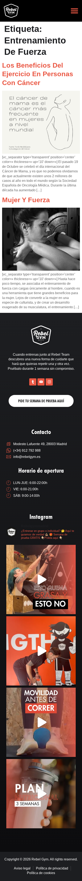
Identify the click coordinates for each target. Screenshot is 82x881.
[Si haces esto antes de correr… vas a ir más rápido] (41, 722)
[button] (74, 11)
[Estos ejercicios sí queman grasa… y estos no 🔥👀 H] (41, 579)
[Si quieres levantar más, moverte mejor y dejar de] (41, 651)
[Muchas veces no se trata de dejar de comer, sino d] (41, 793)
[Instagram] (49, 381)
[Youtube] (41, 381)
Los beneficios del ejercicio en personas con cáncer (37, 74)
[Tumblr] (32, 381)
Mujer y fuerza (26, 200)
